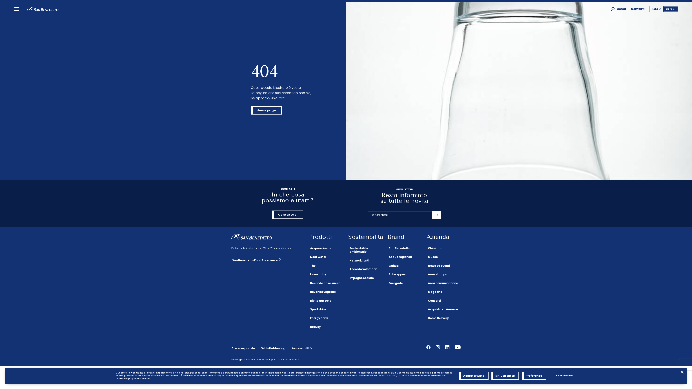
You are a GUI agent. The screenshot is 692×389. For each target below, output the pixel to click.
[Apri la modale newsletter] (437, 215)
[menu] (16, 9)
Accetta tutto (474, 376)
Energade (396, 283)
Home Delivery (438, 318)
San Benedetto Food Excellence (255, 260)
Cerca (621, 9)
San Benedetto (399, 248)
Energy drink (319, 318)
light (655, 9)
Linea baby (318, 274)
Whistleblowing (273, 348)
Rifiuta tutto (505, 376)
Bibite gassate (320, 301)
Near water (318, 257)
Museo (433, 257)
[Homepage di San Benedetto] (43, 10)
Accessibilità (302, 348)
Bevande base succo (325, 283)
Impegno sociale (361, 278)
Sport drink (318, 309)
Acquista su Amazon (443, 309)
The (313, 266)
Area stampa (437, 274)
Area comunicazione (443, 283)
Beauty (315, 327)
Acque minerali (321, 248)
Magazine (435, 292)
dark (669, 9)
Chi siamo (435, 248)
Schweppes (397, 274)
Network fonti (359, 260)
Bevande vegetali (323, 292)
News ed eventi (439, 266)
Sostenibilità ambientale (358, 250)
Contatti (638, 9)
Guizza (394, 266)
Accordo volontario (363, 269)
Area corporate (243, 348)
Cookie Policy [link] (564, 375)
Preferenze (534, 376)
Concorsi (434, 301)
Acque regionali (400, 257)
